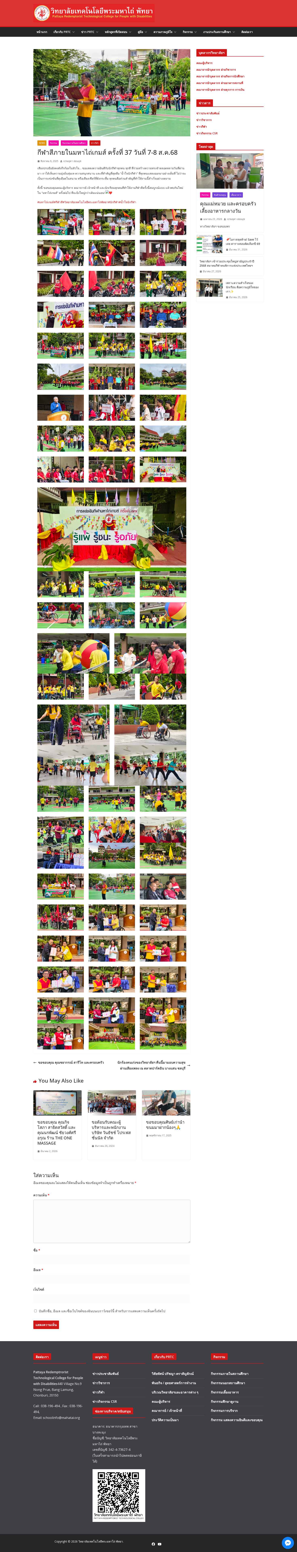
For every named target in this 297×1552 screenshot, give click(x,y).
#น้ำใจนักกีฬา (127, 202)
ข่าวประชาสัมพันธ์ (106, 1373)
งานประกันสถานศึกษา (217, 32)
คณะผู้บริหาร (161, 1401)
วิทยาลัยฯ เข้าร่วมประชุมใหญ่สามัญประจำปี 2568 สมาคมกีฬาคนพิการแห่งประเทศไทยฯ (227, 263)
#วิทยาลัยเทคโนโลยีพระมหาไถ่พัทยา (85, 202)
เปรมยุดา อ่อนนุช (72, 161)
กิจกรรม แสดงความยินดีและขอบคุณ (237, 1420)
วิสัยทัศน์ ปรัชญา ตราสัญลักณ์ (173, 1373)
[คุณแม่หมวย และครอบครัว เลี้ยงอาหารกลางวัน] (230, 171)
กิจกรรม (188, 32)
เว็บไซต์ (38, 1289)
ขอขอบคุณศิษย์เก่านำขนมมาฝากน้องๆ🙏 (165, 1124)
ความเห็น (41, 1195)
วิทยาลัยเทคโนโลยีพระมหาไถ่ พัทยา (100, 1541)
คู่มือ (140, 32)
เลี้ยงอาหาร (236, 194)
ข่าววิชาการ (101, 1383)
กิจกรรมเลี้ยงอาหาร (225, 1392)
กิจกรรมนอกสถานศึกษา (228, 1383)
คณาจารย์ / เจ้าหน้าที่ (167, 1410)
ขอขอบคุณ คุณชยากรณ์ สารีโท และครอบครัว (71, 1062)
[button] (73, 32)
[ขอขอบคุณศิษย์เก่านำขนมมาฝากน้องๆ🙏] (166, 1093)
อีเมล (38, 1270)
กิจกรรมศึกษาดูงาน (224, 1401)
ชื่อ (36, 1250)
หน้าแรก (42, 32)
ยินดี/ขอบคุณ (220, 194)
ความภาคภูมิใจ (163, 32)
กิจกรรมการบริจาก (224, 1410)
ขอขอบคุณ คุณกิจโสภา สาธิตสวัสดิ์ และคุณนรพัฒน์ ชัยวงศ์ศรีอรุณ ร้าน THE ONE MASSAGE (56, 1132)
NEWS (42, 143)
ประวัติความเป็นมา (165, 1420)
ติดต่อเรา (247, 32)
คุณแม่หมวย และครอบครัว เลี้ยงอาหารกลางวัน (228, 207)
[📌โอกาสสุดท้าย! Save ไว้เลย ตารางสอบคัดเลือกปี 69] (209, 244)
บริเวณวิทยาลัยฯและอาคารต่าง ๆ (175, 1392)
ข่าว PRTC (87, 32)
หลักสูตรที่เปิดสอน (116, 32)
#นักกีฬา (113, 202)
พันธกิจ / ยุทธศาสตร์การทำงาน (174, 1383)
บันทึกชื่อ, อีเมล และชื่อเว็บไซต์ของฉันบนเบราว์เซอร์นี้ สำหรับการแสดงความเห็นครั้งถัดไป (102, 1311)
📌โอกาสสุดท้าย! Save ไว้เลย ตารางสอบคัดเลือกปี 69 (243, 242)
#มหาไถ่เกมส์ (45, 202)
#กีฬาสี (58, 202)
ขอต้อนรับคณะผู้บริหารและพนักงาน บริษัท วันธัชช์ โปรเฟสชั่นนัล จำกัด (111, 1130)
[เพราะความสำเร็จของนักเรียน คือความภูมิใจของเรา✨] (209, 290)
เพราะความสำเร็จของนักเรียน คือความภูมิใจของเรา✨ (242, 287)
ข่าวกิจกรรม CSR (105, 1401)
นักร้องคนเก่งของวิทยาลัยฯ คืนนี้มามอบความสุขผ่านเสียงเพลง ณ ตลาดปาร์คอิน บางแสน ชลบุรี (151, 1065)
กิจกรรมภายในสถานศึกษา (74, 143)
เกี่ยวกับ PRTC (62, 32)
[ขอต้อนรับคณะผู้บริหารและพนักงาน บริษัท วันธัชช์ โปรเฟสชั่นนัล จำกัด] (112, 1093)
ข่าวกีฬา (95, 143)
